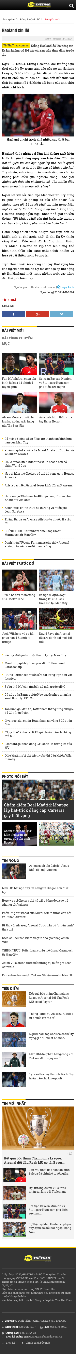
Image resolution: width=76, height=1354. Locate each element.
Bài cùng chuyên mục (17, 341)
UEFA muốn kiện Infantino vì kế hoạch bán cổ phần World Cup (36, 463)
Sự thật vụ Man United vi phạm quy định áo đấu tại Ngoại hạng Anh (50, 1227)
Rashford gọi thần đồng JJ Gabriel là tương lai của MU (38, 745)
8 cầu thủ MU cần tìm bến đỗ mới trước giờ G (35, 687)
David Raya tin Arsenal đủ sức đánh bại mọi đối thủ (55, 638)
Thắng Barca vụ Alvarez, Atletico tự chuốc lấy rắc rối (38, 521)
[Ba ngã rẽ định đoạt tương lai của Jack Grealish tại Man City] (56, 580)
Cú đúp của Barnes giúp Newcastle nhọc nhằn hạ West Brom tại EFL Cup (38, 696)
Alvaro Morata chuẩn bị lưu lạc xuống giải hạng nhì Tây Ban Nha (18, 421)
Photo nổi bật (15, 776)
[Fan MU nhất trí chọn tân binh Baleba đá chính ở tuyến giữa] (19, 364)
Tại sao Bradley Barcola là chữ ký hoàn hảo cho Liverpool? (51, 1076)
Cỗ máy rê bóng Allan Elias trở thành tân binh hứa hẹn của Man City (38, 440)
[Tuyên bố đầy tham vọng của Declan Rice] (19, 580)
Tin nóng (10, 860)
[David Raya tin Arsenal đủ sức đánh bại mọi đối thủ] (56, 619)
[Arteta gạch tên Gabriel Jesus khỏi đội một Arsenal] (14, 871)
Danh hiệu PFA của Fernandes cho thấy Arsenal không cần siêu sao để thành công (37, 544)
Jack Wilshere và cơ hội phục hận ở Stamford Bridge (18, 638)
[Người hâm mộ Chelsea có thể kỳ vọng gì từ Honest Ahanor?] (14, 1040)
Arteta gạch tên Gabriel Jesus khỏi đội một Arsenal (39, 485)
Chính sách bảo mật (38, 1342)
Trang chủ (9, 19)
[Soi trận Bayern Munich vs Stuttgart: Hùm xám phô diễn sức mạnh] (56, 364)
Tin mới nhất (14, 1103)
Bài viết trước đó (18, 563)
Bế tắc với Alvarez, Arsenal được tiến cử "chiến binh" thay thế (38, 927)
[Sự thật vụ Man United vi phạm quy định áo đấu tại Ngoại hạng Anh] (14, 1229)
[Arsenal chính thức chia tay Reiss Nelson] (56, 402)
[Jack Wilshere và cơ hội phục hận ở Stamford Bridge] (19, 619)
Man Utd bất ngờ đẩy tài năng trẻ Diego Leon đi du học (36, 890)
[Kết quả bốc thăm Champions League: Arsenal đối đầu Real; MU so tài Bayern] (14, 999)
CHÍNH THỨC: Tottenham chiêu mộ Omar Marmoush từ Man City (33, 533)
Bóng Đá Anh (52, 19)
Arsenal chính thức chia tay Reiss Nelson (55, 419)
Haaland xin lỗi (15, 30)
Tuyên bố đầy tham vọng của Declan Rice (18, 597)
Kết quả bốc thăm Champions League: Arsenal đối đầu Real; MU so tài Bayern (49, 998)
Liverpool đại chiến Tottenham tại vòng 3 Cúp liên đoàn (38, 722)
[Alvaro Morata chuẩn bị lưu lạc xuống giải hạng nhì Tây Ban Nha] (19, 402)
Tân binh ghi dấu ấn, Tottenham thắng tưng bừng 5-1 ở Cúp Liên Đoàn (39, 711)
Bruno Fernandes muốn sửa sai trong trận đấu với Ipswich (38, 676)
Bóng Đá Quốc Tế (29, 19)
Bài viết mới (13, 330)
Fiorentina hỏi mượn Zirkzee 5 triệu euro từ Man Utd (38, 975)
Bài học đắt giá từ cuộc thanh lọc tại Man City (35, 655)
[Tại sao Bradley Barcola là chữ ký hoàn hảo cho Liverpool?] (14, 1080)
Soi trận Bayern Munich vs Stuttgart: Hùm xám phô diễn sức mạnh (55, 383)
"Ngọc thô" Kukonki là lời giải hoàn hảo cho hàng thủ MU (38, 734)
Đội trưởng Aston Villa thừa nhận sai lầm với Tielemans (47, 1189)
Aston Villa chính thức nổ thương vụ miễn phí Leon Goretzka (36, 509)
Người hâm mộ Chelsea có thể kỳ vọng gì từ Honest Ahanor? (39, 475)
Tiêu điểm (10, 988)
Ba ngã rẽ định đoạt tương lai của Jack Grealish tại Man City (53, 599)
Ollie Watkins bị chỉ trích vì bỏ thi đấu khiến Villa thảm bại (38, 757)
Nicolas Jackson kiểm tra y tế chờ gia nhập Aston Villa (35, 940)
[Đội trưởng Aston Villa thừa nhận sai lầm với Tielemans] (14, 1193)
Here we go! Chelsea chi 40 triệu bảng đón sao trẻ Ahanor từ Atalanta (38, 498)
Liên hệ (10, 1342)
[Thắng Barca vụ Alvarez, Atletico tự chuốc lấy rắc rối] (14, 1020)
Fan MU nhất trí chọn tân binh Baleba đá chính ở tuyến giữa (19, 383)
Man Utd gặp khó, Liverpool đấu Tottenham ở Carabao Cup (35, 665)
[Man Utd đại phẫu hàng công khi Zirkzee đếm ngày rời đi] (14, 1060)
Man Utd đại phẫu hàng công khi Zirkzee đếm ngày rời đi (51, 1056)
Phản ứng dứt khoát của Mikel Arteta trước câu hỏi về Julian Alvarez (39, 452)
